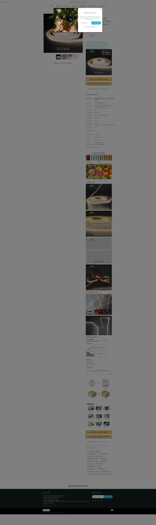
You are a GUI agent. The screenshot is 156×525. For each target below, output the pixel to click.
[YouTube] (94, 27)
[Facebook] (88, 27)
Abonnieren (96, 23)
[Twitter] (86, 27)
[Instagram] (91, 27)
